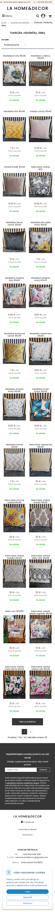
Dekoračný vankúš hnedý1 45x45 (40, 501)
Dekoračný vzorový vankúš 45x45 (14, 501)
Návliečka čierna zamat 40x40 (14, 223)
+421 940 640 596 (44, 2)
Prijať (27, 891)
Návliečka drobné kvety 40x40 (14, 390)
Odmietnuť (27, 903)
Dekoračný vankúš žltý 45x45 (40, 445)
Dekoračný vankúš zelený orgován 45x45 (40, 612)
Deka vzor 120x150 (14, 611)
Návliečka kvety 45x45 (14, 56)
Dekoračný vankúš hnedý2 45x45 (14, 557)
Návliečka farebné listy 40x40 (14, 279)
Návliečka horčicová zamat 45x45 (14, 334)
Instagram (27, 834)
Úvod (3, 22)
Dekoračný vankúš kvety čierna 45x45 (14, 668)
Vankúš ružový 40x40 (40, 111)
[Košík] (50, 16)
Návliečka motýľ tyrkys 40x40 (40, 390)
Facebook (29, 822)
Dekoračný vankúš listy (40, 168)
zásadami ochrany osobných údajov (23, 783)
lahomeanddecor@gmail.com (17, 2)
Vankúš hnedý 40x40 (14, 167)
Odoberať (43, 770)
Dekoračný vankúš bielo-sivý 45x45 (40, 557)
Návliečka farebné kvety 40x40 (40, 279)
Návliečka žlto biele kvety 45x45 (40, 223)
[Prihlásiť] (43, 16)
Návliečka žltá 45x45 (14, 111)
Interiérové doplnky (20, 22)
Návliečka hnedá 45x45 (14, 445)
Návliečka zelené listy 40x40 (40, 334)
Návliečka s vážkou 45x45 (40, 57)
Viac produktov (27, 721)
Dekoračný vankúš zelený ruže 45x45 (40, 668)
